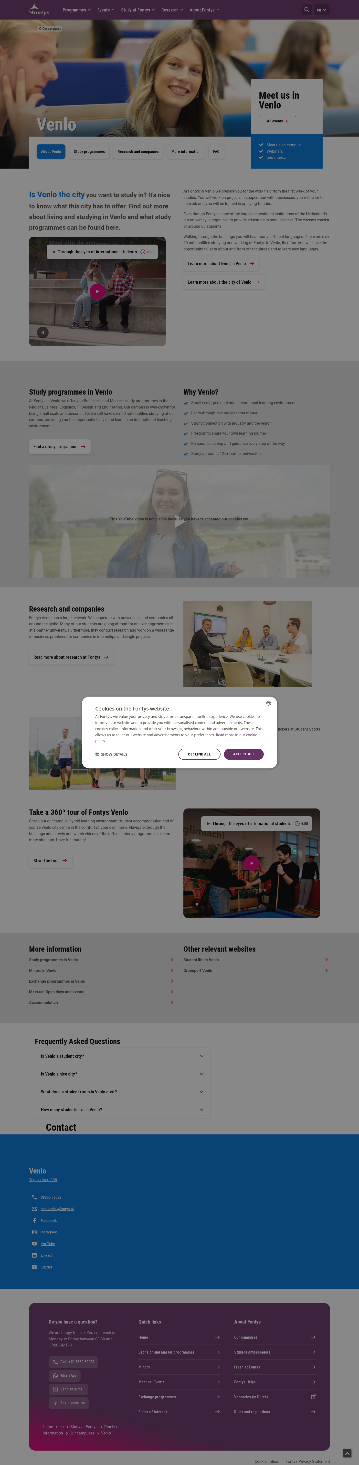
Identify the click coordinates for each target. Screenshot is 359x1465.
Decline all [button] (199, 754)
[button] (111, 754)
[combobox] (268, 703)
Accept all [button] (243, 754)
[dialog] (179, 732)
